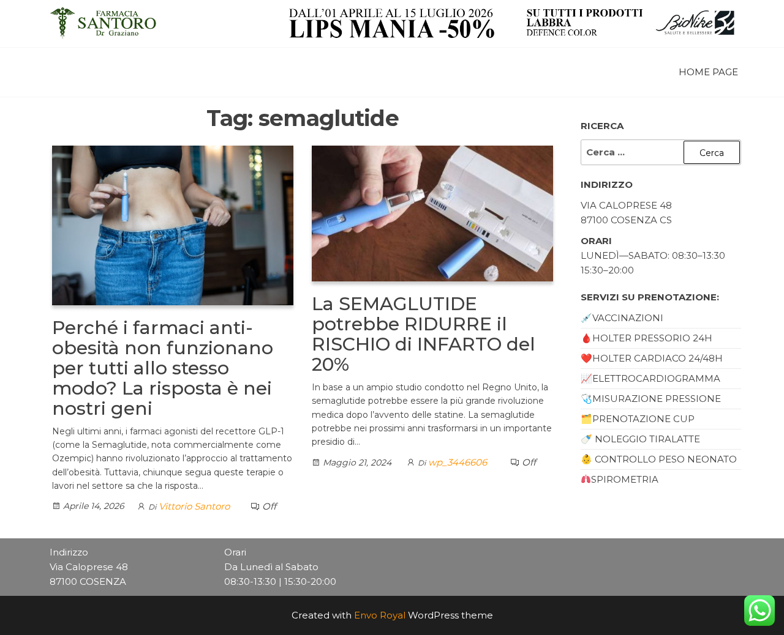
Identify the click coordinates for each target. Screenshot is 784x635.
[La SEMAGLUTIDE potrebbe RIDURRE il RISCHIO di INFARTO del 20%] (432, 212)
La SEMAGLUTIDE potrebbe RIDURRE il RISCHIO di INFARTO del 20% (423, 334)
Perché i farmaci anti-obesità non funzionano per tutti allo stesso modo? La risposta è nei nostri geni (162, 368)
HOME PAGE (708, 72)
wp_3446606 (457, 462)
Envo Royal (379, 615)
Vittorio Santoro (194, 506)
